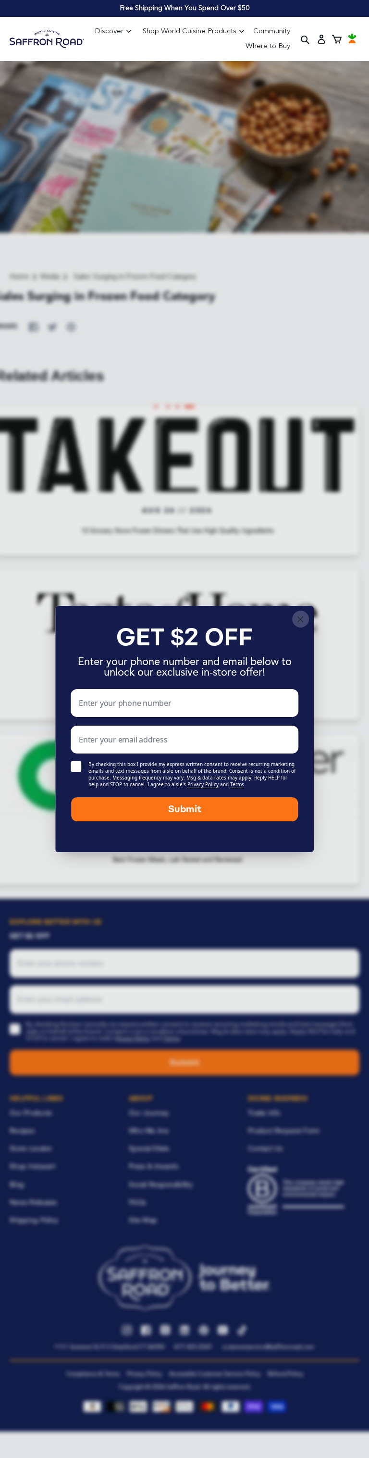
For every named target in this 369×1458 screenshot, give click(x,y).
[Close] (300, 619)
